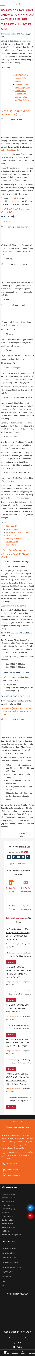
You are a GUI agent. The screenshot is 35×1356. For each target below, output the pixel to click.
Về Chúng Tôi (6, 1277)
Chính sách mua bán (9, 1248)
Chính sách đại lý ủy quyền (11, 1267)
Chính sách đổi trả (8, 1253)
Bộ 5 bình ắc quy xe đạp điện (17, 532)
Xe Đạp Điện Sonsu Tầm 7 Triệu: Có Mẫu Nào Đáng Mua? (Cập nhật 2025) (18, 1042)
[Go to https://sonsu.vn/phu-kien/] (25, 905)
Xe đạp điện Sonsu (8, 1198)
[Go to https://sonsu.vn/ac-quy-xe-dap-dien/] (25, 887)
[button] (9, 857)
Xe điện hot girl (12, 542)
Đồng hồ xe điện (8, 1205)
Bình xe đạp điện (8, 1201)
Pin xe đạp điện (12, 526)
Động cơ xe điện (7, 1216)
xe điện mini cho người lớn (11, 1235)
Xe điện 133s (11, 536)
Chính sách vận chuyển (10, 1262)
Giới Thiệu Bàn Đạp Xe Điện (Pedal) (21, 78)
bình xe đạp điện (7, 150)
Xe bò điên (6, 1231)
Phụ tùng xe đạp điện (14, 539)
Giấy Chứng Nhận (8, 1272)
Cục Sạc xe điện (7, 1220)
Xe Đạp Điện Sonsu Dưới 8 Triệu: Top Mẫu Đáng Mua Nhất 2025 (17, 1008)
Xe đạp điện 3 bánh (8, 1227)
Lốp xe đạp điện (12, 545)
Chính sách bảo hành (9, 1258)
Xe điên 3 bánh (12, 529)
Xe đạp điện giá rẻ (8, 1194)
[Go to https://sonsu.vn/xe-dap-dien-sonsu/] (11, 887)
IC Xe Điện (5, 1213)
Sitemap (5, 1286)
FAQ (3, 1281)
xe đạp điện (13, 198)
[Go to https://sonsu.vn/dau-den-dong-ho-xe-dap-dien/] (11, 905)
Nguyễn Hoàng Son (14, 944)
